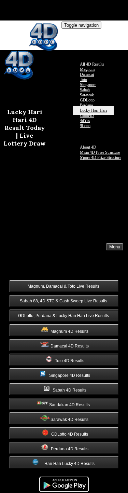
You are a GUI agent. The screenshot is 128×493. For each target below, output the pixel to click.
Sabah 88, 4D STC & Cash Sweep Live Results (63, 301)
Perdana (86, 105)
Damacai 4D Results (70, 346)
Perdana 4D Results (70, 449)
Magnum (87, 69)
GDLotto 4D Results (70, 434)
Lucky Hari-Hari (93, 110)
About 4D (88, 147)
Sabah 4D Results (70, 390)
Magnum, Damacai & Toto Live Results (63, 286)
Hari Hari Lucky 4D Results (70, 463)
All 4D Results (92, 64)
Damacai (87, 74)
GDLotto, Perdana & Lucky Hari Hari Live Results (63, 315)
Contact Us (70, 136)
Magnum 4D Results (70, 331)
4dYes (85, 120)
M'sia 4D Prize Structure (100, 152)
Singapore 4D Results (70, 375)
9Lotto (85, 125)
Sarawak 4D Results (70, 419)
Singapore (88, 84)
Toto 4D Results (70, 360)
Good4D (87, 115)
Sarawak (87, 95)
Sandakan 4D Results (70, 404)
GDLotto (87, 100)
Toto (83, 79)
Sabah (85, 89)
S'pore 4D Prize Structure (100, 157)
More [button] (64, 142)
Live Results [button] (71, 58)
